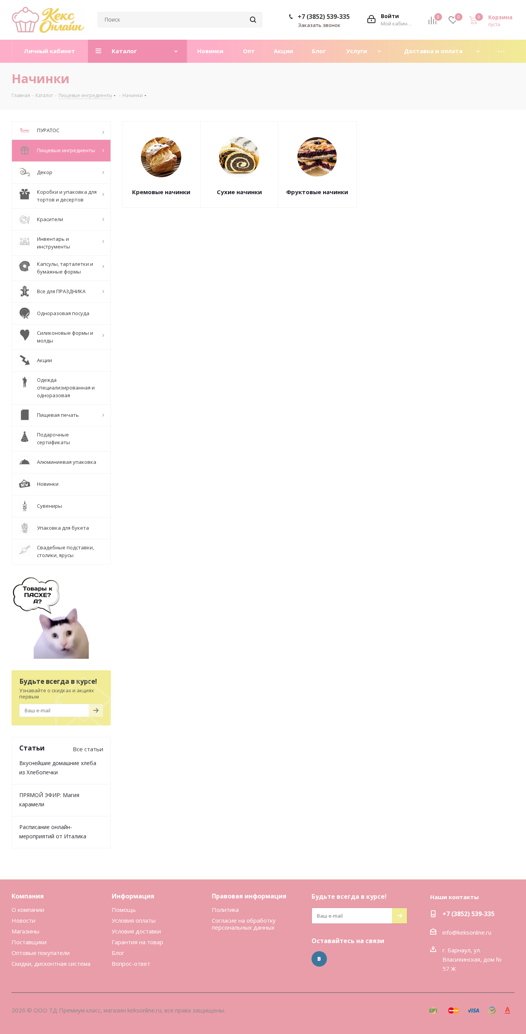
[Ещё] (501, 51)
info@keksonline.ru (466, 932)
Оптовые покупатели (41, 953)
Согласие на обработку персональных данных (244, 923)
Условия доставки (136, 931)
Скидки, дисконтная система (51, 963)
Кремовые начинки (161, 192)
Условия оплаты (134, 920)
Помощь (124, 909)
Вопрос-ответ (131, 963)
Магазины (25, 931)
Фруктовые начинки (317, 192)
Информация (133, 896)
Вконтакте (319, 959)
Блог (118, 953)
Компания (28, 896)
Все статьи (88, 749)
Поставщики (29, 942)
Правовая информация (249, 896)
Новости (23, 920)
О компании (28, 909)
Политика (225, 909)
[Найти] (253, 19)
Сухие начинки (239, 192)
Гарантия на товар (137, 942)
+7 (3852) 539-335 (324, 16)
